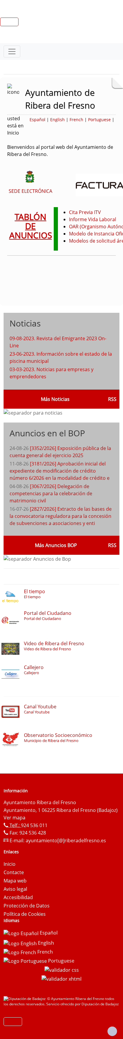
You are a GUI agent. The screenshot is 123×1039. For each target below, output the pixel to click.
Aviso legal (15, 889)
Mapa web (15, 880)
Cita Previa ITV (85, 212)
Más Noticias (55, 399)
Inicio (10, 864)
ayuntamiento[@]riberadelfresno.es (66, 840)
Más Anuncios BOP (56, 545)
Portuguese (99, 119)
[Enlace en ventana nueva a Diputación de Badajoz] (25, 998)
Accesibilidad (18, 897)
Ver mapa (14, 817)
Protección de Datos (27, 905)
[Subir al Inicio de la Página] (112, 1031)
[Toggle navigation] (12, 51)
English (57, 119)
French (76, 119)
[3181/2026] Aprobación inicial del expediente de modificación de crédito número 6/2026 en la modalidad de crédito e (60, 470)
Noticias (25, 323)
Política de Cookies (25, 914)
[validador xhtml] (61, 978)
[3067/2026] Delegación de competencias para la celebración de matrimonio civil (51, 493)
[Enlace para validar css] (61, 969)
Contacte (14, 872)
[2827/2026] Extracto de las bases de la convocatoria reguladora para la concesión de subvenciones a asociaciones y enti (61, 516)
